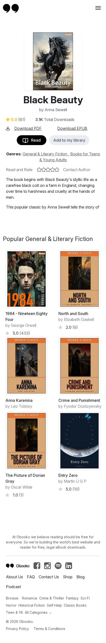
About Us (14, 576)
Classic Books (75, 605)
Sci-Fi (85, 598)
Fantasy (72, 598)
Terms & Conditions (49, 629)
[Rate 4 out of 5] (52, 169)
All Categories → (38, 612)
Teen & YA (14, 612)
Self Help (54, 605)
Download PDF (28, 128)
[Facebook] (37, 567)
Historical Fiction (31, 605)
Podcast (13, 586)
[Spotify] (58, 567)
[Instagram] (47, 567)
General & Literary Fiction (45, 153)
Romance (29, 598)
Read (34, 140)
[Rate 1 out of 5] (39, 169)
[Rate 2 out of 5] (43, 169)
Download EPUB (72, 128)
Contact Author (76, 169)
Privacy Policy (17, 629)
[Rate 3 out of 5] (48, 169)
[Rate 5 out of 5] (57, 169)
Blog (80, 576)
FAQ (31, 576)
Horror (11, 605)
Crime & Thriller (51, 598)
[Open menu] (97, 7)
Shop (67, 576)
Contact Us (49, 576)
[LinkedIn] (68, 567)
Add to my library (69, 140)
